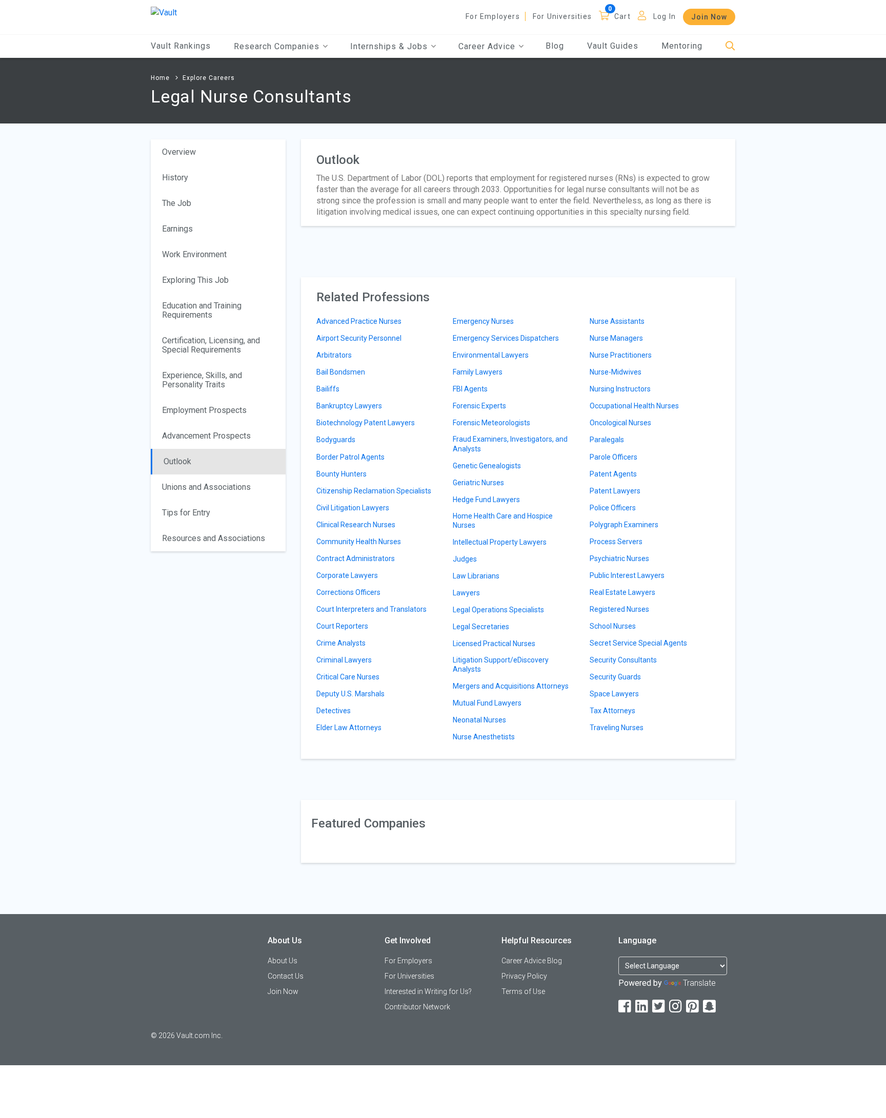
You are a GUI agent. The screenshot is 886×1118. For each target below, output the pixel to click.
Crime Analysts (341, 643)
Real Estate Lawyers (622, 592)
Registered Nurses (619, 609)
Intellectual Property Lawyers (500, 542)
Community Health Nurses (358, 541)
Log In (664, 16)
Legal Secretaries (481, 627)
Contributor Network (417, 1007)
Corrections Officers (348, 592)
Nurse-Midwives (615, 372)
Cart (622, 16)
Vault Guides (612, 46)
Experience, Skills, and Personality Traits (202, 379)
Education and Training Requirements (201, 310)
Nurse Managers (616, 338)
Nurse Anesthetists (484, 737)
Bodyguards (335, 440)
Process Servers (616, 541)
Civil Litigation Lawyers (352, 508)
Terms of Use (523, 991)
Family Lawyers (477, 372)
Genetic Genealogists (487, 466)
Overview (179, 152)
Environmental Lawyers (491, 355)
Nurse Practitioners (621, 355)
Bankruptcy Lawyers (349, 406)
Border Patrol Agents (350, 457)
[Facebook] (625, 1007)
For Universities (562, 16)
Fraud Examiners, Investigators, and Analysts (510, 443)
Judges (465, 559)
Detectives (333, 711)
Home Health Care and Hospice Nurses (503, 520)
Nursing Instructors (620, 389)
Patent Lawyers (615, 491)
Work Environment (194, 254)
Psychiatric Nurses (619, 558)
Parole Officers (613, 457)
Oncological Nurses (620, 423)
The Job (176, 203)
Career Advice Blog (531, 961)
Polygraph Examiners (624, 525)
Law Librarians (476, 576)
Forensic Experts (479, 406)
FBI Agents (470, 389)
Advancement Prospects (206, 436)
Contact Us (286, 976)
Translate (699, 983)
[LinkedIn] (642, 1007)
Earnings (177, 229)
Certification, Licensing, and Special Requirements (211, 345)
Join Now (709, 17)
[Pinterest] (693, 1007)
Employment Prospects (204, 410)
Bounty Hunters (341, 474)
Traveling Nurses (616, 727)
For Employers (493, 16)
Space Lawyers (614, 694)
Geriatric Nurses (478, 483)
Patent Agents (613, 474)
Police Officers (613, 508)
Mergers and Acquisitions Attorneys (511, 686)
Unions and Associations (206, 487)
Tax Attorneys (612, 711)
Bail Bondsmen (340, 372)
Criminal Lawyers (344, 660)
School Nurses (613, 626)
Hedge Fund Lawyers (486, 499)
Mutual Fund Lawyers (487, 703)
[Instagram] (676, 1007)
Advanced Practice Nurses (358, 321)
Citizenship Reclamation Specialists (373, 491)
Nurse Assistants (617, 321)
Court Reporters (342, 626)
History (175, 177)
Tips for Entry (186, 512)
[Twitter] (659, 1007)
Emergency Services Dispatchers (506, 338)
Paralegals (607, 440)
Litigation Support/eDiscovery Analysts (501, 664)
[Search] (730, 46)
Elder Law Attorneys (348, 727)
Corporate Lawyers (347, 575)
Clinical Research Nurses (355, 525)
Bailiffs (327, 389)
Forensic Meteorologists (491, 423)
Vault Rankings (181, 46)
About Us (282, 961)
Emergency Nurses (483, 321)
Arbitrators (334, 355)
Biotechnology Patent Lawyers (365, 423)
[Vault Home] (164, 12)
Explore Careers (209, 77)
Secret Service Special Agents (638, 643)
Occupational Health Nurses (634, 406)
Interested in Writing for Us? (428, 991)
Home (160, 77)
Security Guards (615, 677)
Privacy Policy (524, 976)
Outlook (177, 461)
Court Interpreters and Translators (371, 609)
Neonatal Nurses (479, 720)
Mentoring (681, 46)
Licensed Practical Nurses (494, 643)
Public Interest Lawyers (627, 575)
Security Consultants (623, 660)
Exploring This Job (195, 280)
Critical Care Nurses (347, 677)
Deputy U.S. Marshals (350, 694)
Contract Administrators (355, 558)
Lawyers (466, 593)
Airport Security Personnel (358, 338)
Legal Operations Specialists (498, 610)
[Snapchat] (710, 1007)
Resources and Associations (213, 538)
